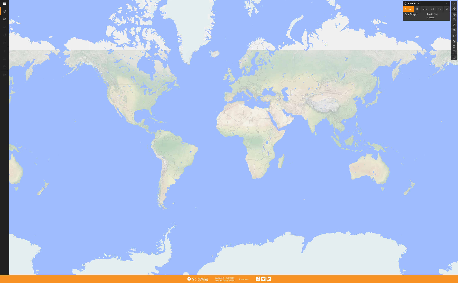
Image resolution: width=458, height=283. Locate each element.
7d (432, 8)
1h (417, 8)
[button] (5, 11)
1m (439, 8)
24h (425, 8)
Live (409, 8)
